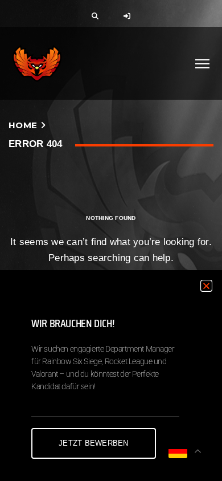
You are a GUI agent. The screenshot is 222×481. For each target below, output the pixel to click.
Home (23, 125)
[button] (206, 286)
